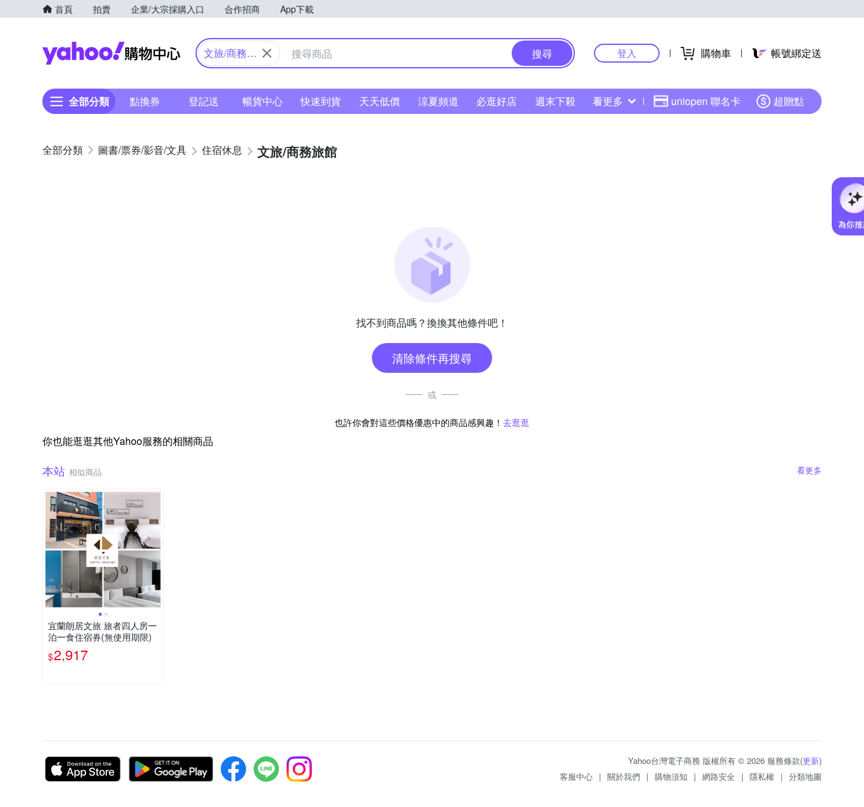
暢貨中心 (262, 101)
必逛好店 (496, 101)
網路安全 (718, 776)
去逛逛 (516, 422)
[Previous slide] (51, 549)
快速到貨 (320, 101)
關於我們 (623, 776)
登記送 (203, 101)
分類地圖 (805, 776)
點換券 (145, 101)
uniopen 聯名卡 (706, 101)
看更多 (608, 101)
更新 (811, 760)
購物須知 (671, 776)
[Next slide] (155, 549)
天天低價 (379, 101)
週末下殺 (555, 101)
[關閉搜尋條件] (267, 53)
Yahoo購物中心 (111, 53)
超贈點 (789, 101)
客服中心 (576, 776)
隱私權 (762, 776)
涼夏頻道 (438, 101)
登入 (626, 52)
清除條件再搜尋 (432, 357)
